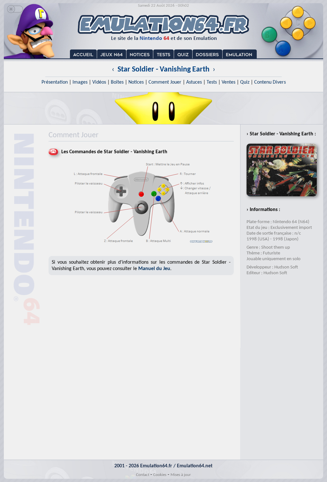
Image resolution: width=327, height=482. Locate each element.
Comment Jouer (164, 82)
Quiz (244, 82)
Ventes (228, 82)
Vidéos (99, 82)
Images (79, 82)
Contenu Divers (270, 82)
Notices (136, 82)
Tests (212, 82)
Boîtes (117, 82)
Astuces (194, 82)
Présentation (55, 82)
